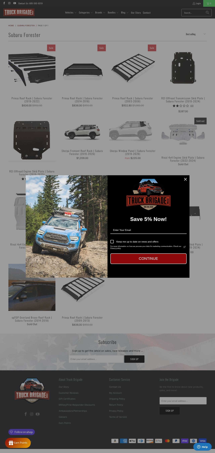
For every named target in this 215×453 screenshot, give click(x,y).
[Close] (185, 179)
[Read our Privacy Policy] (185, 247)
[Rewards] (18, 443)
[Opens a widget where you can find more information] (202, 447)
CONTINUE (148, 258)
